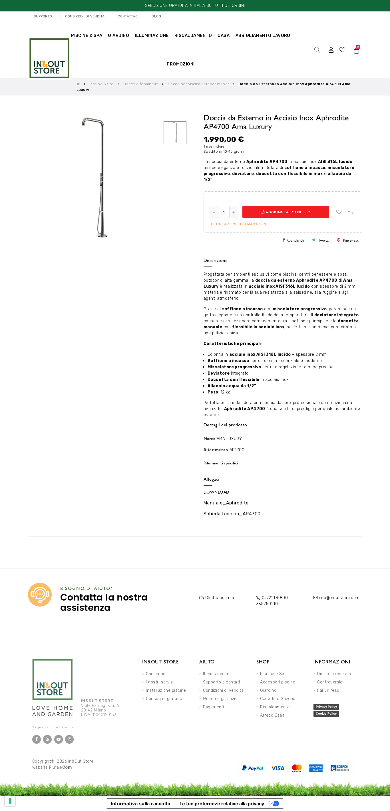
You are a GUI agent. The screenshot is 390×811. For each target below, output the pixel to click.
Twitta (323, 240)
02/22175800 (275, 597)
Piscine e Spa (273, 673)
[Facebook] (36, 739)
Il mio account (217, 673)
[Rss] (47, 739)
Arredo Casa (272, 715)
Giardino (268, 690)
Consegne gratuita (164, 698)
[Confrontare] (350, 212)
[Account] (331, 49)
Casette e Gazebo (277, 698)
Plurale (60, 767)
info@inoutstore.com (339, 597)
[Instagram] (69, 739)
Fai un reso (328, 690)
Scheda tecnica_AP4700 (232, 513)
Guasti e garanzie (220, 698)
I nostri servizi (160, 682)
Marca (209, 438)
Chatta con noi (219, 597)
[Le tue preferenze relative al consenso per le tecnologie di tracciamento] (10, 801)
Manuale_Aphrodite (226, 503)
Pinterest (351, 240)
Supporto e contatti (222, 682)
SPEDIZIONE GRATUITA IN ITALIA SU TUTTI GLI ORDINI (195, 5)
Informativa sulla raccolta (140, 803)
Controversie (330, 682)
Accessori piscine (277, 682)
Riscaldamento (275, 707)
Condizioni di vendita (223, 690)
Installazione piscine (166, 690)
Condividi (295, 240)
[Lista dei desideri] (339, 212)
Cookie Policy (326, 713)
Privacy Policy (326, 707)
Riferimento (216, 449)
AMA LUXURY (229, 438)
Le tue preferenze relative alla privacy (222, 803)
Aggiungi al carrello (288, 211)
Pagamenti (213, 707)
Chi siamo (155, 673)
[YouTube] (58, 739)
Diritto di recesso (334, 673)
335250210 (267, 603)
